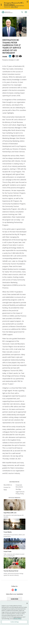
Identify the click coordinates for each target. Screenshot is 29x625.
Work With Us (8, 485)
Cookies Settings (14, 622)
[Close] (27, 603)
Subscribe (14, 599)
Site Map (18, 489)
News (5, 490)
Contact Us (7, 487)
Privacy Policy (17, 618)
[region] (14, 613)
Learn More (14, 7)
